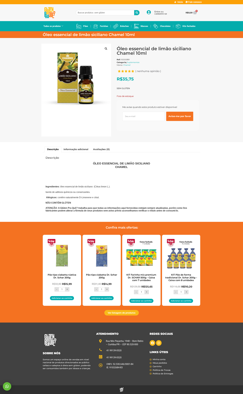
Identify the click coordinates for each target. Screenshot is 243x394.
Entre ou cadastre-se (160, 12)
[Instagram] (159, 343)
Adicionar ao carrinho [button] (62, 298)
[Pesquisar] (137, 12)
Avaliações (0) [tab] (101, 149)
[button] (106, 48)
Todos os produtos (52, 26)
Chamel (126, 65)
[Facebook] (152, 343)
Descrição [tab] (53, 149)
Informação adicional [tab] (76, 149)
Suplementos (133, 62)
